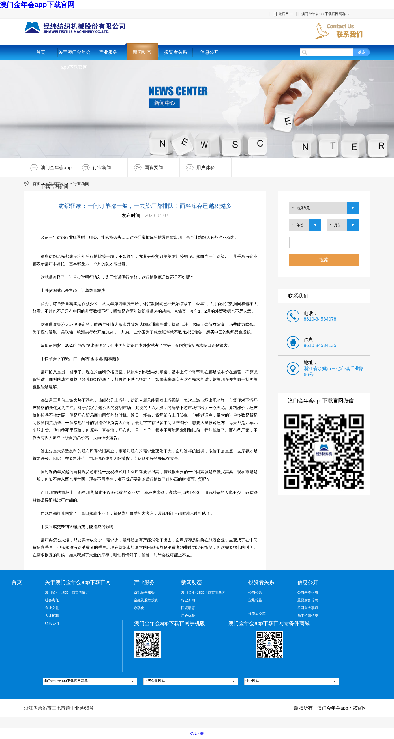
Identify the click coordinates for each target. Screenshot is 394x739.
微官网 (283, 14)
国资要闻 (154, 167)
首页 (40, 52)
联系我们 (52, 624)
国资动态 (188, 608)
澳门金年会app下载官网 (37, 4)
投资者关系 (175, 52)
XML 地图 (197, 733)
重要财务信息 (307, 600)
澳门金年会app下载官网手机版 (169, 623)
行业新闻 (102, 167)
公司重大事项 (307, 608)
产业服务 (108, 52)
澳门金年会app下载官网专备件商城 (269, 623)
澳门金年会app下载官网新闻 (56, 171)
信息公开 (209, 52)
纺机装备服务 (144, 592)
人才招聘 (52, 616)
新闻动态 (142, 52)
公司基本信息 (307, 592)
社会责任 (52, 600)
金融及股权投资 (146, 600)
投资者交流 (257, 614)
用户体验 (205, 167)
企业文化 (52, 608)
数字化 (139, 608)
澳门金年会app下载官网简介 (67, 592)
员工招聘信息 (307, 616)
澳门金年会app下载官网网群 (323, 14)
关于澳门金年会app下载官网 (74, 60)
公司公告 (255, 592)
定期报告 (255, 600)
